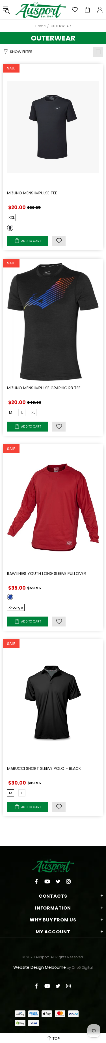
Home (40, 26)
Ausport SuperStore (40, 10)
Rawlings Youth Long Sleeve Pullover (46, 573)
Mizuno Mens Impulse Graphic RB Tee (44, 388)
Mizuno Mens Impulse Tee (32, 193)
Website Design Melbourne (39, 967)
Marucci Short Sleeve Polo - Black (44, 768)
